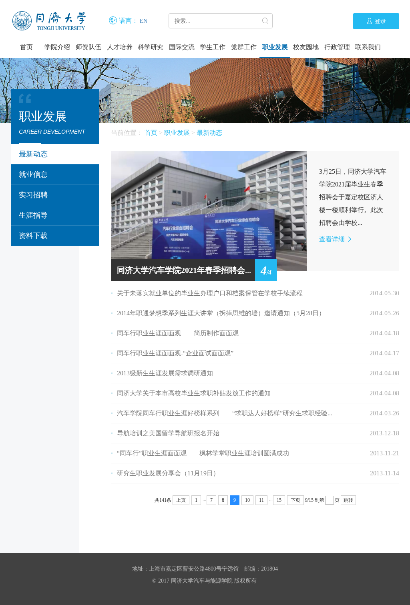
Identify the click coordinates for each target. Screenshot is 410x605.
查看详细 (332, 239)
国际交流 (182, 47)
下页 (295, 500)
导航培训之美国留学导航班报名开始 (168, 433)
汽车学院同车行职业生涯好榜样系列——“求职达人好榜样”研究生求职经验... (224, 413)
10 (247, 500)
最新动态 (33, 154)
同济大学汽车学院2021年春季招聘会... (184, 270)
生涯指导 (33, 215)
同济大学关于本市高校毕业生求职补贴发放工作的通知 (194, 393)
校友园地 (306, 47)
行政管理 (337, 47)
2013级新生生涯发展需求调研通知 (165, 373)
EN (143, 21)
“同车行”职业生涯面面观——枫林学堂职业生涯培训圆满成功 (203, 453)
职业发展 (275, 47)
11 (261, 500)
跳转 (348, 500)
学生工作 (212, 47)
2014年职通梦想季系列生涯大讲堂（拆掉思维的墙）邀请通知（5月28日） (221, 313)
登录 (380, 21)
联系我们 (368, 47)
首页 (26, 47)
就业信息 (33, 174)
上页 (181, 500)
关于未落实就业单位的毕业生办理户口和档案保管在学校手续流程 (210, 293)
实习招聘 (33, 195)
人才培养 (120, 47)
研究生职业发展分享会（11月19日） (168, 473)
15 (279, 500)
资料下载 (33, 236)
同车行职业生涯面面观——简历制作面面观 (178, 333)
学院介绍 (57, 47)
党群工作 (244, 47)
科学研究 (150, 47)
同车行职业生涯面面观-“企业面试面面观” (175, 353)
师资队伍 (88, 47)
